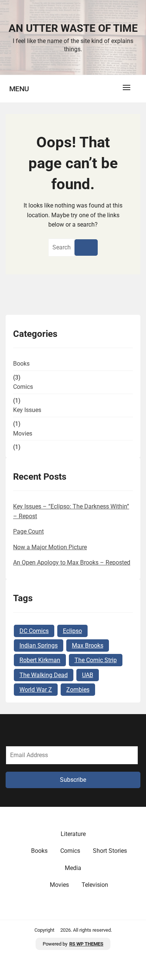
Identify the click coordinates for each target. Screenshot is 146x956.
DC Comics (34, 630)
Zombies (77, 689)
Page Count (28, 531)
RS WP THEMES (86, 944)
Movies (22, 433)
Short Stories (110, 850)
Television (95, 884)
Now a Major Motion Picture (50, 547)
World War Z (35, 689)
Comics (23, 386)
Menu (19, 88)
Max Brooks (87, 645)
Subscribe (73, 779)
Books (21, 363)
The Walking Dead (43, 675)
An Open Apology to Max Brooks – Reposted (71, 562)
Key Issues (27, 410)
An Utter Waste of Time (73, 28)
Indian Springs (38, 645)
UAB (87, 675)
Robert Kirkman (39, 660)
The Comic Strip (95, 660)
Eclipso (72, 630)
